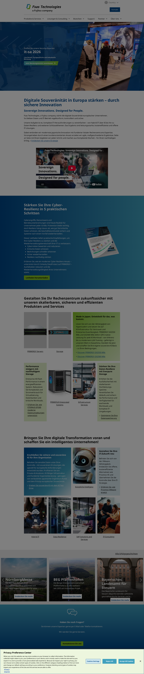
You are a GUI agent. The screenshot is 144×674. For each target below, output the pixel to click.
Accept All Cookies (126, 661)
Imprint (7, 672)
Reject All (109, 661)
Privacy (6, 669)
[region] (72, 661)
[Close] (140, 661)
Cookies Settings (93, 661)
